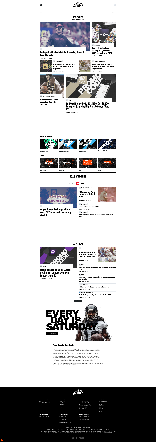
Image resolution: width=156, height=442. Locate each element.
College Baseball (62, 404)
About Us (41, 401)
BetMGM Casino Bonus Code (45, 416)
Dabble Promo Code (83, 407)
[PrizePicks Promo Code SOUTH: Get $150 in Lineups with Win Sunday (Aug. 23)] (58, 257)
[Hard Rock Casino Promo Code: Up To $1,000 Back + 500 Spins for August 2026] (104, 34)
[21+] (73, 438)
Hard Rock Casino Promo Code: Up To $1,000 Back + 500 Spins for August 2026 (102, 50)
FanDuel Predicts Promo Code (65, 422)
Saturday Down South (44, 399)
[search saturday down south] (115, 5)
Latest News (62, 399)
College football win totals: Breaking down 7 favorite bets (62, 54)
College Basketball (62, 402)
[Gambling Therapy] (81, 438)
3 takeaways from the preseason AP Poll (89, 207)
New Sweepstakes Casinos (84, 416)
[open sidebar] (41, 5)
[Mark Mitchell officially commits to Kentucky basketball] (52, 86)
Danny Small (81, 271)
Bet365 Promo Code (103, 402)
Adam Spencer (82, 209)
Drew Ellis (94, 55)
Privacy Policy (72, 427)
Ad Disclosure (113, 12)
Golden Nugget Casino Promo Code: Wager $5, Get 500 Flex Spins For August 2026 (64, 66)
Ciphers (80, 170)
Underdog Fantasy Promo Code (85, 405)
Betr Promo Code (82, 408)
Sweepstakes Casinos (84, 414)
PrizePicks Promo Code (83, 401)
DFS (60, 405)
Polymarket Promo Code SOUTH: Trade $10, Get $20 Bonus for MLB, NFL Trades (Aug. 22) (97, 278)
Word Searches (43, 170)
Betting (60, 407)
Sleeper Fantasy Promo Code (84, 402)
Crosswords (61, 170)
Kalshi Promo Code (44, 151)
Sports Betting (102, 399)
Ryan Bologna (69, 112)
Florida (100, 407)
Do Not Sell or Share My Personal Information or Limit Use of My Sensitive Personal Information (78, 434)
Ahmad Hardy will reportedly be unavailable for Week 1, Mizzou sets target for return (103, 66)
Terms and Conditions (80, 427)
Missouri (100, 404)
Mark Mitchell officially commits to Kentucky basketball (49, 102)
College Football (62, 401)
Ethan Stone (94, 71)
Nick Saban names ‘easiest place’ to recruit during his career (94, 287)
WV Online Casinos (43, 414)
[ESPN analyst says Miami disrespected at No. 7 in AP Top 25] (107, 194)
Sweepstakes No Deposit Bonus (85, 418)
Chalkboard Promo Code (84, 410)
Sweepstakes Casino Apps (84, 419)
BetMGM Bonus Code (103, 401)
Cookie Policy (87, 427)
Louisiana (100, 411)
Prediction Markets (63, 414)
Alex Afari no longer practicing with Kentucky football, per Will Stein (96, 295)
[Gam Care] (77, 438)
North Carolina (101, 405)
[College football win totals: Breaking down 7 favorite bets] (65, 36)
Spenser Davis (43, 58)
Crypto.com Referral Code (103, 151)
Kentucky (100, 410)
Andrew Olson (43, 218)
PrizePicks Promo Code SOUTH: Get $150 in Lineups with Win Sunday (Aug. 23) (55, 272)
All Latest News (78, 300)
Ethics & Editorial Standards (44, 402)
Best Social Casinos (82, 420)
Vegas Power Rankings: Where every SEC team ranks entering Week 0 (55, 212)
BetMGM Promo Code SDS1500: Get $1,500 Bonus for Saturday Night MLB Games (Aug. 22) (87, 106)
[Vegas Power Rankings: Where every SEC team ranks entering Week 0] (58, 197)
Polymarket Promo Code (64, 151)
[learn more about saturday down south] (78, 322)
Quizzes (99, 170)
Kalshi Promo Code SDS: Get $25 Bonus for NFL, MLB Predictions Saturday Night (97, 268)
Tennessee (101, 408)
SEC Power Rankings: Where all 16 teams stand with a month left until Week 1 (96, 216)
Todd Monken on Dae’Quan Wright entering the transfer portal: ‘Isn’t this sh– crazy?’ (87, 254)
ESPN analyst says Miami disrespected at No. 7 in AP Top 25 (87, 194)
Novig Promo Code (82, 151)
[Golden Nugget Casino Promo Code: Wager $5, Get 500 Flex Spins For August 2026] (46, 66)
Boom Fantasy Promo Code (84, 404)
